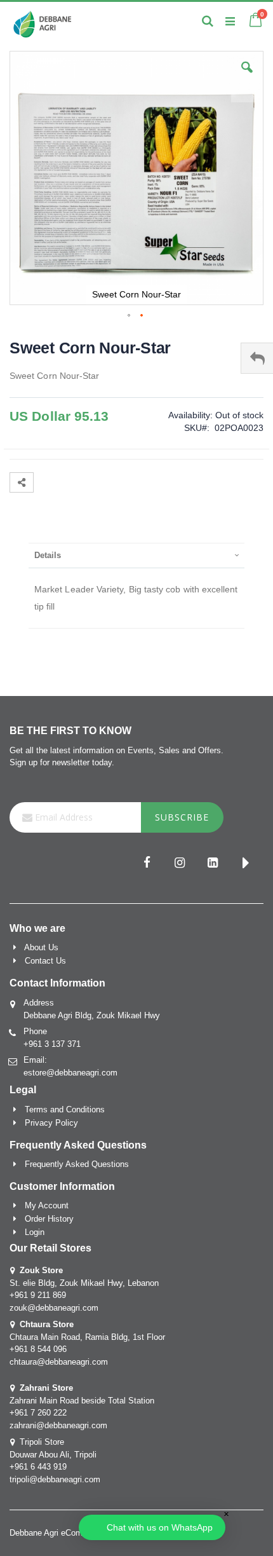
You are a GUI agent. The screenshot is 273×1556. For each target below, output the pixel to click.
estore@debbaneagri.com (70, 1072)
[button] (247, 76)
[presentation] (136, 555)
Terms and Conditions (65, 1109)
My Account (47, 1205)
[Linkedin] (212, 864)
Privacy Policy (51, 1123)
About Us (41, 947)
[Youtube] (245, 864)
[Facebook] (146, 864)
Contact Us (45, 961)
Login (34, 1232)
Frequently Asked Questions (77, 1164)
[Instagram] (179, 864)
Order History (49, 1219)
